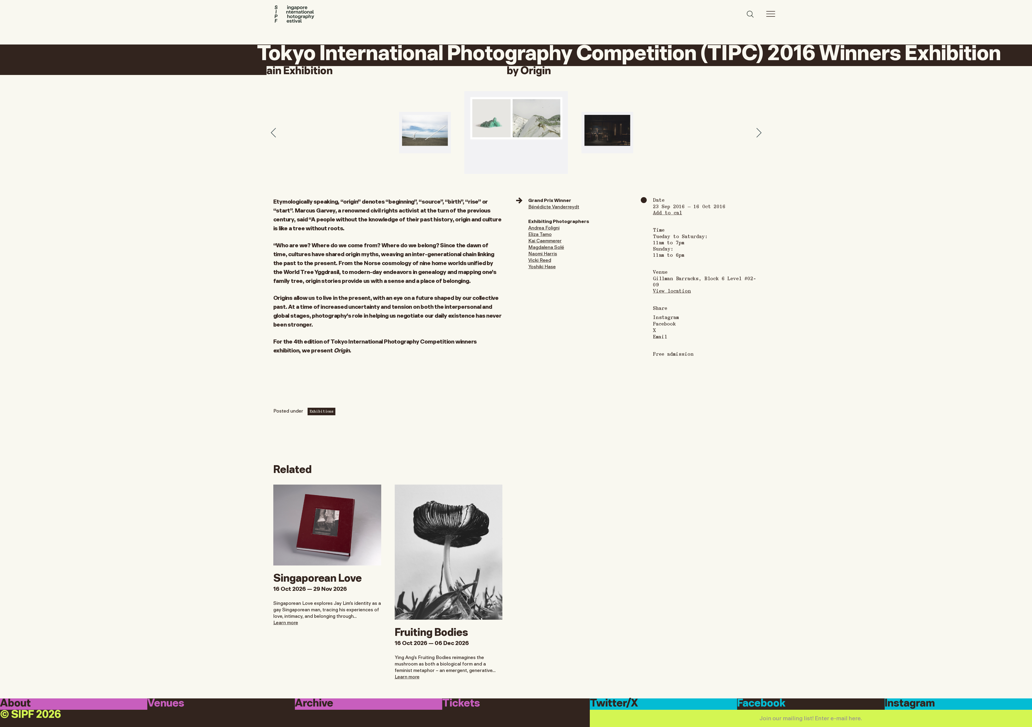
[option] (516, 132)
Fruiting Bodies (431, 631)
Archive (314, 703)
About (15, 703)
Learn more (285, 622)
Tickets (461, 703)
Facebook (664, 323)
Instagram (666, 317)
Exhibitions (321, 411)
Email (660, 336)
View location (672, 290)
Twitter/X (614, 703)
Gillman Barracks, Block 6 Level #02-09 (704, 281)
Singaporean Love (317, 577)
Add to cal (667, 212)
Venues (165, 703)
